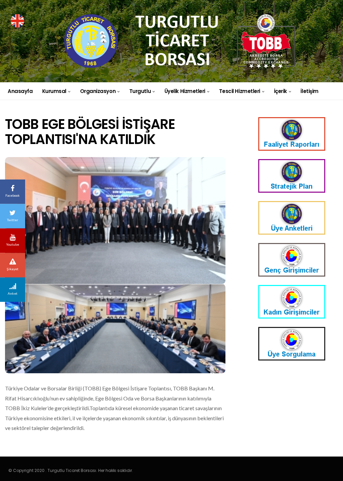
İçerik (280, 91)
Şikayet (12, 269)
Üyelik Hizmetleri (184, 91)
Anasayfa (20, 91)
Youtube (12, 244)
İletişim (309, 91)
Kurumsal (54, 91)
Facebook (12, 195)
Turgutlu (140, 91)
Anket (12, 293)
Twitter (12, 220)
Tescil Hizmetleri (239, 91)
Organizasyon (98, 91)
